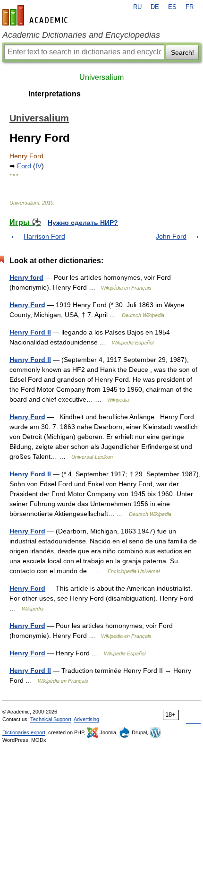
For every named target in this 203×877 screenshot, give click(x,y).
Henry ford (26, 277)
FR (190, 7)
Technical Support (50, 719)
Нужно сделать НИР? (83, 222)
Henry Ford (27, 305)
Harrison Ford (44, 236)
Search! (182, 52)
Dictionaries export (23, 732)
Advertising (86, 719)
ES (172, 7)
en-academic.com (36, 15)
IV (38, 166)
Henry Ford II (30, 332)
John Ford (171, 236)
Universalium (101, 77)
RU (137, 7)
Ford (24, 166)
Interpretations (54, 94)
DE (155, 7)
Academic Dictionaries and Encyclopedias (81, 35)
